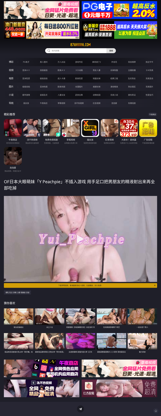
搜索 (111, 50)
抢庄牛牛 (149, 62)
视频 (11, 70)
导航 (11, 103)
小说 (11, 94)
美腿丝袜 (96, 86)
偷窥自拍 (26, 86)
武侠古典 (79, 95)
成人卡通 (61, 78)
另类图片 (149, 86)
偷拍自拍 (43, 78)
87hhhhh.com (80, 44)
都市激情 (26, 95)
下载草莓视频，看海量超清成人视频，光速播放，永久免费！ (80, 285)
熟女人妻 (96, 70)
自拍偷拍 (43, 70)
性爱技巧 (149, 95)
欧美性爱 (79, 78)
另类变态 (149, 78)
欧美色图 (61, 86)
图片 (11, 86)
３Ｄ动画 (79, 70)
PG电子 (26, 62)
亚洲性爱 (26, 78)
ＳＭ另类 (149, 70)
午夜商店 (43, 103)
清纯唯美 (114, 86)
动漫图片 (79, 86)
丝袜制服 (114, 70)
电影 (11, 78)
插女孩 (26, 103)
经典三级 (114, 78)
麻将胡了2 (96, 62)
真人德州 (43, 62)
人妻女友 (61, 95)
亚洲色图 (43, 86)
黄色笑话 (132, 95)
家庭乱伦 (43, 95)
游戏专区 (79, 62)
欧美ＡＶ (61, 70)
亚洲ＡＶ (26, 70)
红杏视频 (96, 103)
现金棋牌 (132, 62)
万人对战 (61, 62)
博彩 (11, 62)
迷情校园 (96, 95)
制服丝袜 (96, 78)
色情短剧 (132, 103)
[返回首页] (156, 411)
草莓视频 (61, 103)
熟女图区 (132, 86)
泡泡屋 (114, 103)
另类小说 (114, 95)
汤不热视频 (79, 103)
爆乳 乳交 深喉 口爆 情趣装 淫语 (17, 292)
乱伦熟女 (132, 78)
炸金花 (114, 62)
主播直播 (132, 70)
